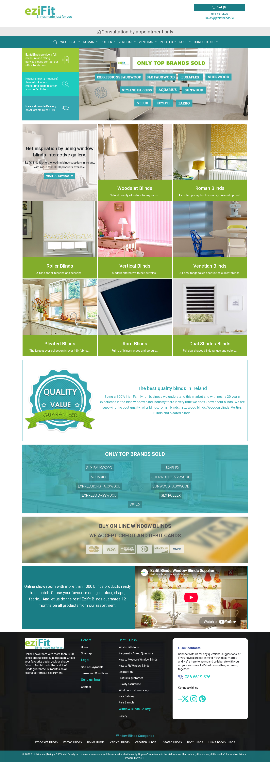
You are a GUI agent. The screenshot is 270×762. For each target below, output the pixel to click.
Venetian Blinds (145, 742)
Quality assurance (130, 684)
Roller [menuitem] (107, 42)
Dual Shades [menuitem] (204, 42)
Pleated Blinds (171, 742)
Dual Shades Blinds (221, 742)
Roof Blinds (195, 742)
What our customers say (134, 690)
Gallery (123, 716)
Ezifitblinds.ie (38, 754)
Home (85, 647)
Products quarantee (131, 678)
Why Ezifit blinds (129, 647)
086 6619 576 (198, 676)
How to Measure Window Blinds (138, 659)
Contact (86, 686)
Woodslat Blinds (46, 742)
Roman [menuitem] (89, 42)
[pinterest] (202, 698)
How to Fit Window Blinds (134, 665)
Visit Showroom (59, 176)
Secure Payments (92, 667)
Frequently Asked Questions (136, 653)
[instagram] (193, 698)
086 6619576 (219, 14)
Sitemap (86, 653)
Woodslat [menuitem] (69, 42)
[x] (185, 698)
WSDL (141, 758)
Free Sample (126, 702)
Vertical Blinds (120, 742)
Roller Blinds (96, 742)
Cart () (221, 7)
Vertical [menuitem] (125, 42)
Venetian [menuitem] (146, 42)
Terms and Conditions (94, 673)
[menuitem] (55, 42)
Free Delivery (127, 696)
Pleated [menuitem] (167, 42)
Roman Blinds (72, 742)
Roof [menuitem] (183, 42)
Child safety (126, 671)
